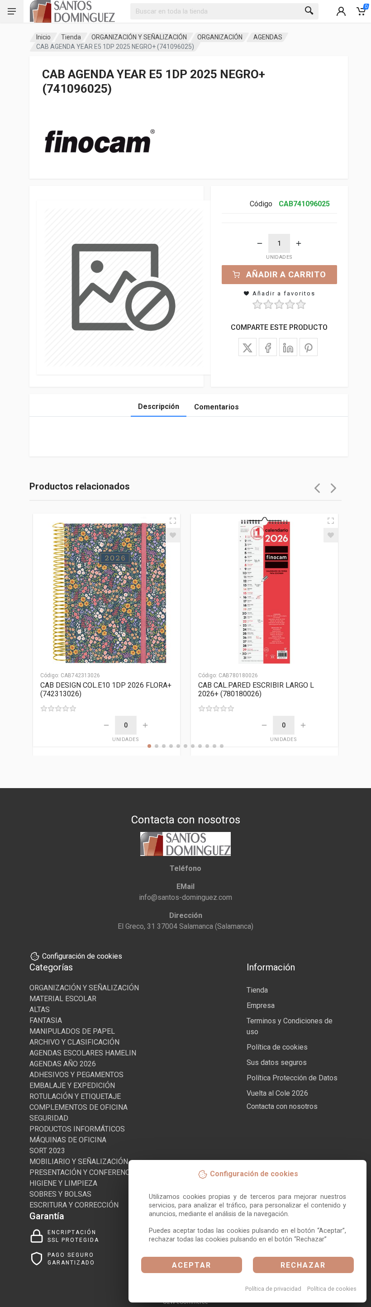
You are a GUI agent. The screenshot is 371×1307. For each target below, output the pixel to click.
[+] (298, 243)
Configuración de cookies (82, 956)
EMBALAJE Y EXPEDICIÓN (72, 1085)
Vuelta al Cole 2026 (277, 1093)
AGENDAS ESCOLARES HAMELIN (82, 1053)
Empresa (261, 1005)
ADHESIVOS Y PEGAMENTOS (76, 1074)
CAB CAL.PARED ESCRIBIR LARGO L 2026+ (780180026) (256, 689)
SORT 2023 (47, 1150)
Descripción (158, 406)
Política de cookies (332, 1288)
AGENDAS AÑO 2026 (62, 1064)
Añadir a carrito (286, 274)
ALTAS (39, 1009)
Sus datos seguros (277, 1062)
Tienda (71, 37)
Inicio (43, 37)
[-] (259, 243)
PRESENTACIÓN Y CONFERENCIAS (85, 1172)
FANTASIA (45, 1020)
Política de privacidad (273, 1288)
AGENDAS (267, 37)
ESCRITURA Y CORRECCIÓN (74, 1205)
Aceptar (191, 1265)
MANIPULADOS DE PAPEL (72, 1031)
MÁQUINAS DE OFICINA (67, 1140)
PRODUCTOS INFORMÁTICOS (77, 1129)
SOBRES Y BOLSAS (60, 1194)
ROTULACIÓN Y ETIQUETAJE (75, 1096)
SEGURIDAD (48, 1118)
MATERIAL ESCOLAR (62, 998)
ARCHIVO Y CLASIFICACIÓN (74, 1042)
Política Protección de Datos (292, 1078)
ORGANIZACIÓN (220, 37)
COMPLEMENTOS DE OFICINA (78, 1107)
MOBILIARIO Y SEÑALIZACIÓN (78, 1161)
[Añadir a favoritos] (173, 535)
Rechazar (303, 1265)
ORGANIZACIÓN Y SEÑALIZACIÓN (139, 37)
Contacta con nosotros (282, 1106)
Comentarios (216, 407)
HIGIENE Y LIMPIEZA (63, 1183)
